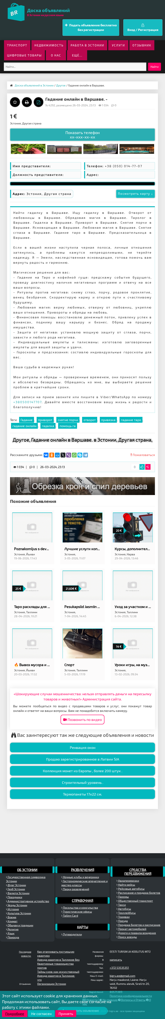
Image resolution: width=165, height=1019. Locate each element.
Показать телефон (82, 134)
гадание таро (131, 420)
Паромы (123, 896)
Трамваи (124, 917)
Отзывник (141, 45)
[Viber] (68, 455)
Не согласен (41, 1013)
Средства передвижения (137, 871)
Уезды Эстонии (17, 905)
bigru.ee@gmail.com (122, 975)
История (13, 909)
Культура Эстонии (19, 913)
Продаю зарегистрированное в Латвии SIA (82, 759)
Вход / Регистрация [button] (142, 30)
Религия (13, 929)
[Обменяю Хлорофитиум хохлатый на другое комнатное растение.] (28, 148)
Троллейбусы (127, 912)
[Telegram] (85, 455)
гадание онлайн (24, 426)
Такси (122, 904)
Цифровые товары (24, 55)
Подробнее (14, 1013)
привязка (108, 420)
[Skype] (79, 455)
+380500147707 (27, 402)
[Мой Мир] (57, 455)
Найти (155, 66)
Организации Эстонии (51, 983)
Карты (82, 927)
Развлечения (82, 870)
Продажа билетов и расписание (139, 925)
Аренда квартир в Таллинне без (58, 959)
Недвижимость (49, 45)
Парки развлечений (75, 889)
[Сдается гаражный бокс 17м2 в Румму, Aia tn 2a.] (64, 148)
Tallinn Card (70, 915)
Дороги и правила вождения (137, 933)
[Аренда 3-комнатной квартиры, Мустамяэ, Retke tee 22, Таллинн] (100, 148)
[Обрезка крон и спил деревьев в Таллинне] (82, 485)
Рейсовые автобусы (131, 888)
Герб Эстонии (16, 889)
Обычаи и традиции (20, 925)
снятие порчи (68, 420)
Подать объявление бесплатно (93, 27)
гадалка (48, 426)
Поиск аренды (127, 937)
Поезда (123, 921)
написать (116, 959)
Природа (13, 937)
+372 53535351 (119, 967)
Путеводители (72, 934)
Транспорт (17, 45)
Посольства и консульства (80, 907)
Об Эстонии (27, 870)
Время (11, 917)
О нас (56, 55)
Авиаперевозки (128, 880)
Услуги (118, 45)
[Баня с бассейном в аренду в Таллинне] (137, 148)
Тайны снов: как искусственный (58, 971)
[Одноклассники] (51, 455)
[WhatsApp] (74, 455)
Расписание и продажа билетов (139, 892)
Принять (66, 1013)
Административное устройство (28, 901)
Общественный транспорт (135, 900)
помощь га (68, 426)
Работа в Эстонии (87, 45)
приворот (45, 420)
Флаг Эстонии (16, 885)
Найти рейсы (126, 884)
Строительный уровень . (82, 782)
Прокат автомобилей (132, 929)
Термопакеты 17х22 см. (82, 794)
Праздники (14, 897)
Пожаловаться (143, 455)
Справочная (82, 900)
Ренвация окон (82, 747)
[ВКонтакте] (46, 455)
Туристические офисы (77, 911)
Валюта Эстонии (18, 893)
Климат (12, 921)
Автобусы (124, 908)
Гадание (27, 420)
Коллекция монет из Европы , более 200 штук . (82, 771)
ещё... (77, 55)
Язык (10, 933)
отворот (90, 420)
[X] (63, 455)
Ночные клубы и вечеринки (80, 877)
